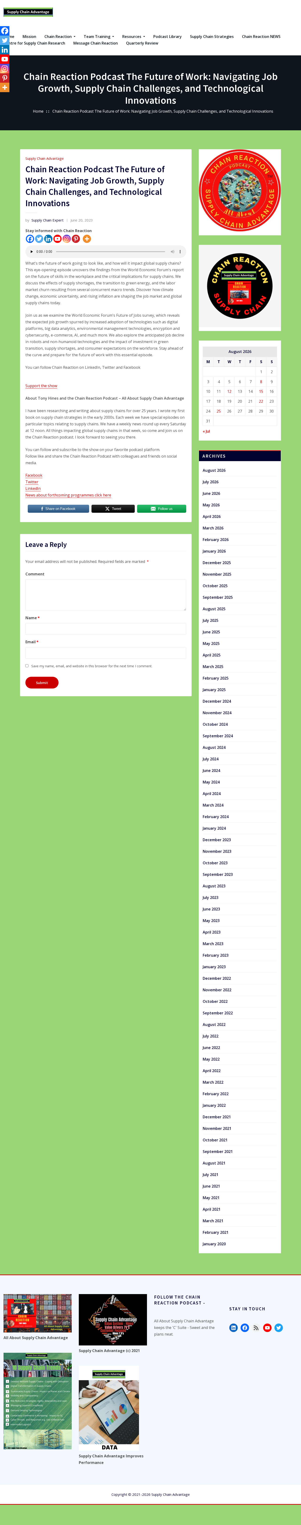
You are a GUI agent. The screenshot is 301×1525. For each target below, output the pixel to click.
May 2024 (211, 782)
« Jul (206, 431)
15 (261, 391)
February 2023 (216, 955)
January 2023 (214, 966)
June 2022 (211, 1047)
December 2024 (217, 701)
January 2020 (214, 1243)
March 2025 (213, 666)
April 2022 (212, 1070)
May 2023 (211, 920)
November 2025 (217, 574)
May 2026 (211, 505)
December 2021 (217, 1116)
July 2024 (210, 759)
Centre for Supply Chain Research (34, 43)
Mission (29, 36)
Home (38, 111)
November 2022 (217, 989)
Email (32, 641)
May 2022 (211, 1059)
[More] (87, 239)
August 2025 (214, 608)
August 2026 (214, 470)
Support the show (41, 385)
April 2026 (212, 516)
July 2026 (210, 481)
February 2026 (216, 539)
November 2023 (217, 851)
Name (32, 617)
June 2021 (211, 1186)
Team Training (97, 36)
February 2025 (216, 678)
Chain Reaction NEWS (261, 36)
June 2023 (211, 909)
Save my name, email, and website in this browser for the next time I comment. (91, 666)
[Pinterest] (76, 239)
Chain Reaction (58, 36)
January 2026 (214, 551)
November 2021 (217, 1128)
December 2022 (217, 978)
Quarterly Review (142, 43)
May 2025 (211, 643)
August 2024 (214, 747)
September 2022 (218, 1013)
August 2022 (214, 1024)
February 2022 (216, 1093)
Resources (132, 36)
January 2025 (214, 689)
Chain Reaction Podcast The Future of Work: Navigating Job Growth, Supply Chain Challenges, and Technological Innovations (162, 111)
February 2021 (216, 1232)
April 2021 (212, 1209)
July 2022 (210, 1036)
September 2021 (218, 1151)
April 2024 (212, 793)
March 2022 (213, 1082)
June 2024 (211, 770)
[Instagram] (67, 239)
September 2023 (218, 874)
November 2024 (217, 712)
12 (229, 391)
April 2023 (212, 932)
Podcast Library (167, 36)
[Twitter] (39, 239)
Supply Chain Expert (44, 220)
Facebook (33, 475)
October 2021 (215, 1140)
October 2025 (215, 585)
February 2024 (216, 816)
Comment (34, 574)
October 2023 (215, 862)
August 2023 (214, 886)
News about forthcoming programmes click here (68, 495)
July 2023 (210, 897)
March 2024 (213, 805)
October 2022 (215, 1001)
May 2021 (211, 1197)
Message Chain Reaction (95, 43)
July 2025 (210, 620)
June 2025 (211, 632)
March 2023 (213, 943)
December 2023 (217, 839)
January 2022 (214, 1105)
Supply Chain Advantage (44, 158)
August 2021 (214, 1163)
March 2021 (213, 1220)
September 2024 (218, 735)
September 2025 (218, 597)
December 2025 (217, 562)
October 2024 (215, 724)
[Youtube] (57, 239)
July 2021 (210, 1174)
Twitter (31, 481)
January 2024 (214, 828)
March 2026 (213, 528)
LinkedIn (33, 488)
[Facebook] (30, 239)
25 (219, 411)
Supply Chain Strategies (212, 36)
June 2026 (211, 493)
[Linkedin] (48, 239)
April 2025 (212, 655)
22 (261, 401)
